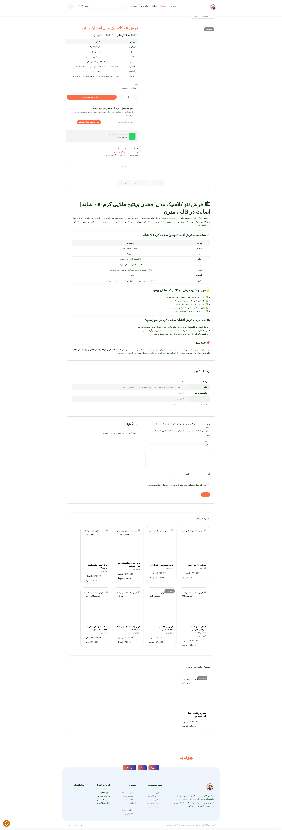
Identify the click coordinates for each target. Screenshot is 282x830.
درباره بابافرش (153, 796)
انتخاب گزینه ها (193, 551)
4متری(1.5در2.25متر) (165, 387)
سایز (136, 84)
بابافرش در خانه (127, 814)
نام (208, 474)
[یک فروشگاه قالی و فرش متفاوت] (213, 7)
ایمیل (186, 474)
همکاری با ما (128, 796)
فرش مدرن (110, 155)
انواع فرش (122, 155)
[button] (71, 6)
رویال (116, 155)
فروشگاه (156, 792)
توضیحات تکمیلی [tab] (141, 183)
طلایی (182, 381)
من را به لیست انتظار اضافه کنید (88, 122)
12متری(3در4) (179, 387)
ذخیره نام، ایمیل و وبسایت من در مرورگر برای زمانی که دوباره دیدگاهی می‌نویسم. (177, 485)
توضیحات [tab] (157, 183)
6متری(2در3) (152, 387)
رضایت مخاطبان (127, 810)
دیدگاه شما (205, 445)
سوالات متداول (153, 807)
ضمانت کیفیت (128, 807)
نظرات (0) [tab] (124, 183)
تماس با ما (155, 800)
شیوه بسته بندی (127, 792)
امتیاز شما (206, 435)
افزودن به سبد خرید (90, 97)
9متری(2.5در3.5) (141, 387)
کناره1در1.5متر (128, 387)
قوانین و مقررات (153, 803)
